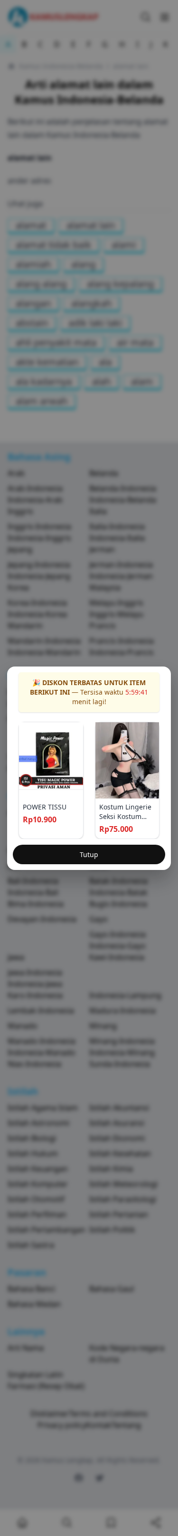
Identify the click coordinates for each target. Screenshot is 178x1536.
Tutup (89, 854)
